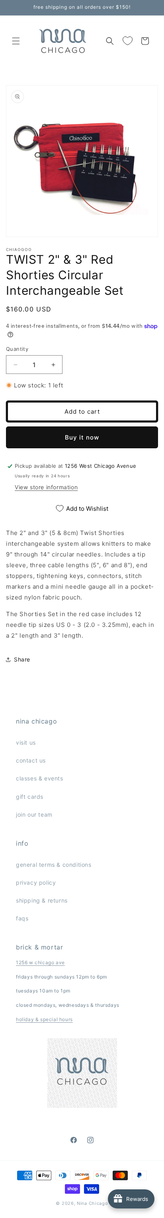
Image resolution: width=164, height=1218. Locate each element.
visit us (26, 742)
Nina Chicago (92, 1203)
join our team (34, 814)
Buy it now (82, 437)
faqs (22, 918)
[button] (16, 41)
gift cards (29, 796)
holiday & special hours (44, 1019)
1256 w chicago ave (40, 962)
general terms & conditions (54, 864)
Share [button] (22, 659)
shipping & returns (42, 900)
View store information (46, 487)
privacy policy (36, 882)
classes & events (39, 778)
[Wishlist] (127, 41)
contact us (31, 760)
